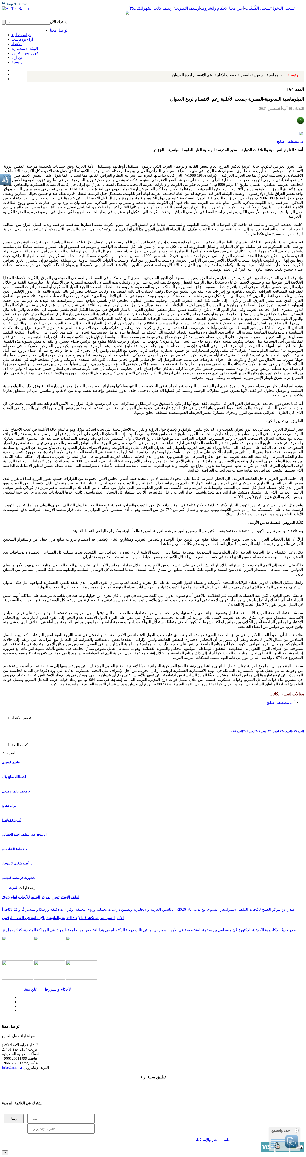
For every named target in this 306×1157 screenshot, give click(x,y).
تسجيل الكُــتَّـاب (258, 8)
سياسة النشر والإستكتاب (212, 1140)
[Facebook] (11, 69)
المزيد (13, 887)
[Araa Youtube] (12, 78)
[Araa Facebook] (17, 996)
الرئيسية (236, 75)
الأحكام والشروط (58, 989)
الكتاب (138, 8)
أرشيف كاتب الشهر (158, 8)
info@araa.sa (12, 1067)
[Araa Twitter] (12, 73)
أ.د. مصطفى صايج (281, 703)
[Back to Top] (5, 1152)
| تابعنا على (88, 1011)
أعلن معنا (236, 8)
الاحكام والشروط (214, 8)
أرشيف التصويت (187, 8)
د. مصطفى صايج (290, 141)
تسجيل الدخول (283, 8)
